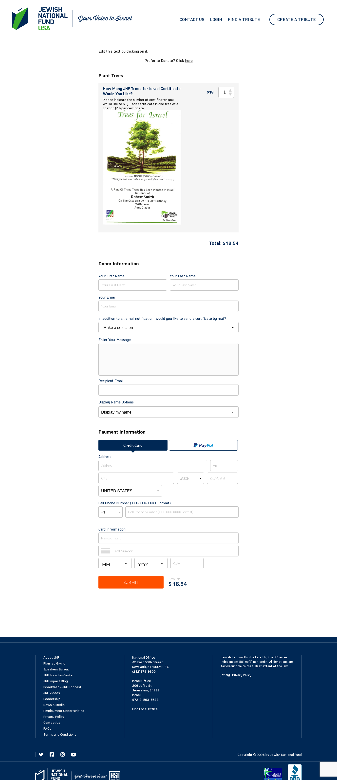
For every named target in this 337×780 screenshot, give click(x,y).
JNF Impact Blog (55, 681)
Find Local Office (145, 709)
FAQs (47, 728)
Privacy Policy (53, 717)
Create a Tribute (296, 19)
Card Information (112, 529)
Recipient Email (110, 381)
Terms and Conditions (59, 734)
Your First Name (111, 276)
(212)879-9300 (144, 671)
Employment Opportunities (63, 711)
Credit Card (132, 445)
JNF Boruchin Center (58, 675)
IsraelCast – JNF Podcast (62, 687)
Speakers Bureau (56, 669)
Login (216, 19)
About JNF (51, 657)
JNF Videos (51, 693)
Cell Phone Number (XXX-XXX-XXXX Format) (134, 503)
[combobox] (110, 512)
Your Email (106, 297)
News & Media (54, 705)
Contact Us (192, 19)
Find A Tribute (244, 19)
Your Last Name (183, 276)
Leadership (51, 699)
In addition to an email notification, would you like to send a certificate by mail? (162, 318)
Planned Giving (54, 663)
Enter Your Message (114, 340)
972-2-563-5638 (145, 700)
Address (104, 457)
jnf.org (225, 675)
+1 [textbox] (103, 512)
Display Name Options (116, 402)
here (189, 60)
